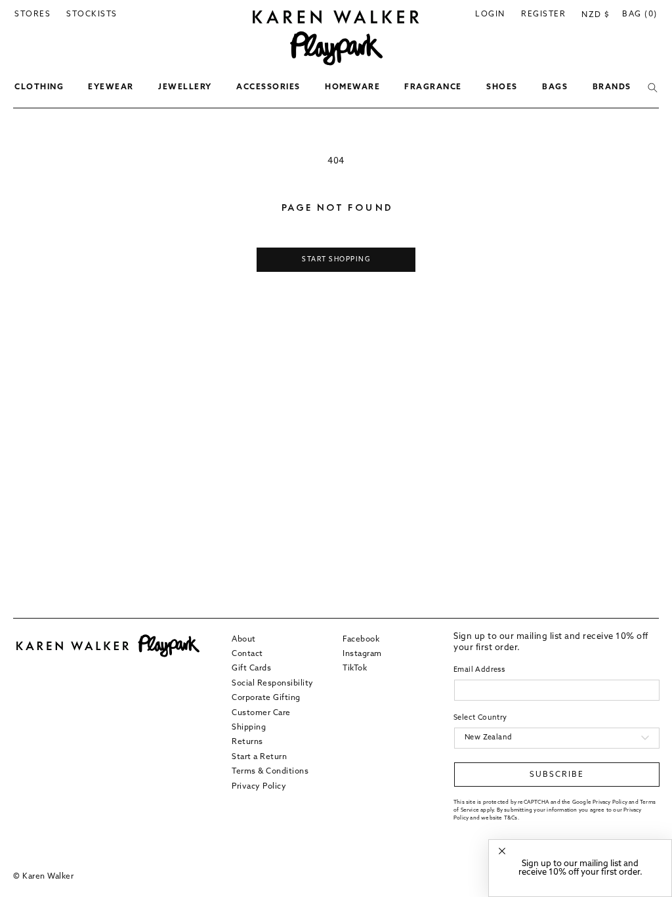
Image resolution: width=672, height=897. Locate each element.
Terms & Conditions (270, 772)
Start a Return (259, 757)
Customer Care (261, 713)
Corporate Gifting (266, 698)
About (244, 640)
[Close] (502, 851)
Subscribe (557, 775)
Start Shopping (336, 259)
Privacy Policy (259, 787)
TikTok (355, 668)
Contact (247, 654)
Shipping (249, 728)
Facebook (361, 640)
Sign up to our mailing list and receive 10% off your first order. (580, 868)
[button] (39, 88)
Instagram (362, 654)
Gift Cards (251, 668)
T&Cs (511, 818)
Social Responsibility (273, 684)
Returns (247, 742)
